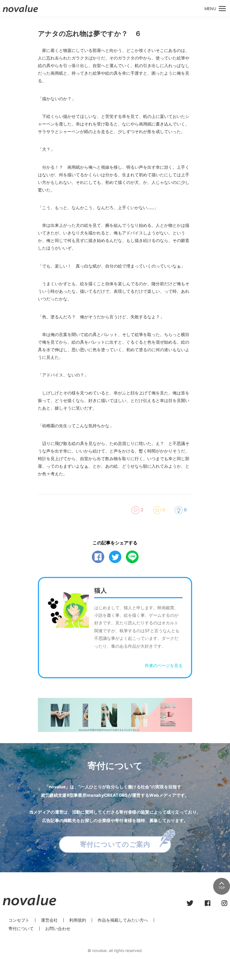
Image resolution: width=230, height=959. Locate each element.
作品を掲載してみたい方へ (123, 920)
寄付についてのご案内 (115, 844)
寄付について (21, 928)
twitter (115, 557)
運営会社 (49, 920)
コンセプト (18, 920)
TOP (222, 888)
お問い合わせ (57, 928)
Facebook (98, 557)
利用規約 (77, 920)
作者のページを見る (164, 665)
